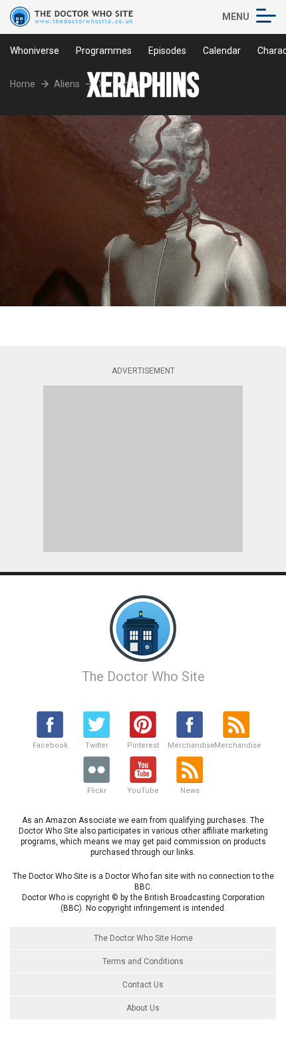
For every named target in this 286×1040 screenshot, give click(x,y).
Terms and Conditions (143, 961)
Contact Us (143, 984)
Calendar (222, 50)
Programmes (104, 50)
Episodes (167, 50)
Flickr (96, 790)
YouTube (143, 790)
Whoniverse (34, 50)
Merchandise (190, 745)
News (190, 790)
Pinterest (143, 745)
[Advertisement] (143, 469)
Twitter (96, 745)
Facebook (50, 745)
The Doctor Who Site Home (143, 938)
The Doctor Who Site (143, 676)
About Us (143, 1008)
